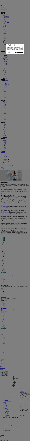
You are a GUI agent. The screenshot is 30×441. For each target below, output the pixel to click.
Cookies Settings (8, 52)
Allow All (21, 52)
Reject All (17, 52)
